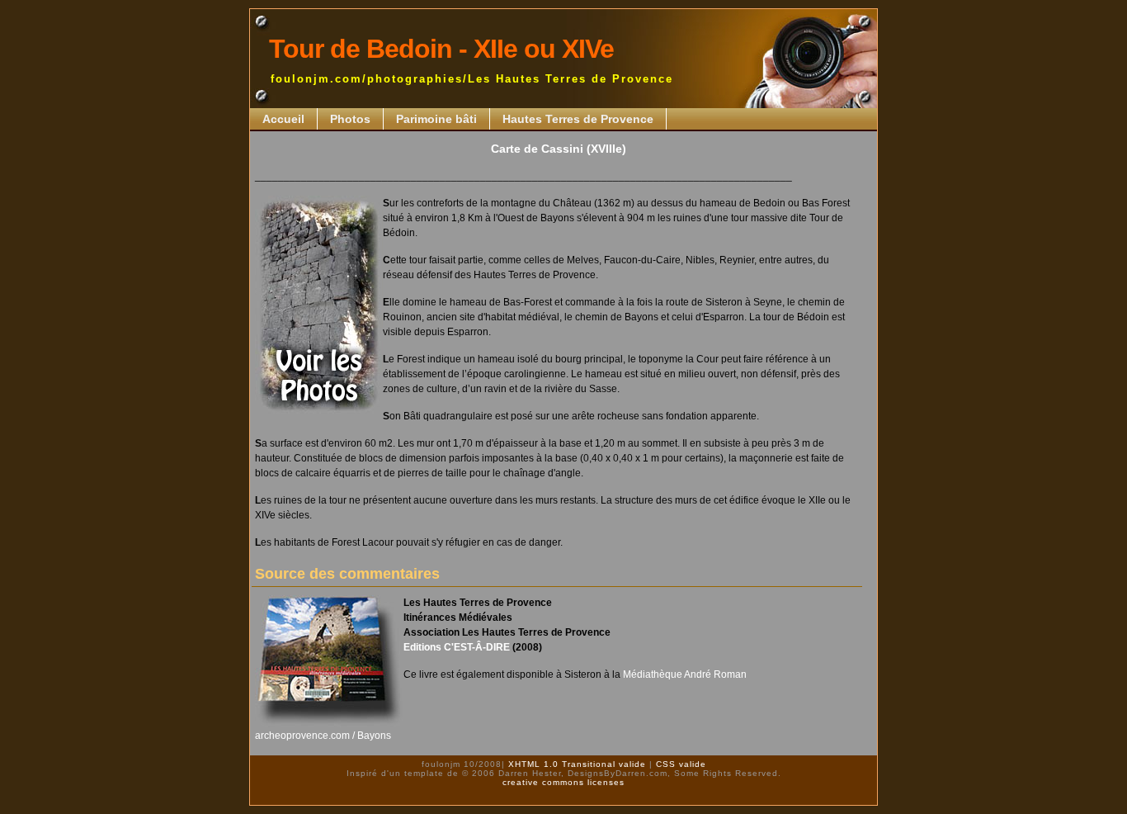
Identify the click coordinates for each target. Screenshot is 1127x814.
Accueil (283, 118)
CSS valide (679, 764)
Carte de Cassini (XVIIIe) (558, 148)
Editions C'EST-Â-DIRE (456, 647)
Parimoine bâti (436, 118)
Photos (350, 118)
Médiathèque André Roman (685, 674)
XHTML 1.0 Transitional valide (575, 764)
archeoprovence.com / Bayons (323, 735)
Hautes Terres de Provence (577, 118)
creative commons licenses (563, 782)
